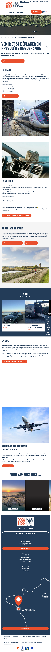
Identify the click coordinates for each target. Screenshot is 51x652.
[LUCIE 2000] (18, 648)
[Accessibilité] (31, 2)
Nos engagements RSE (29, 636)
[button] (45, 11)
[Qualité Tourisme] (22, 648)
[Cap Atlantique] (32, 648)
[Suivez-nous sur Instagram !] (25, 571)
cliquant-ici (29, 561)
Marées (48, 323)
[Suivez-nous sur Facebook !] (23, 571)
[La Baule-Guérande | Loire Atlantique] (12, 5)
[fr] (45, 11)
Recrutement (7, 636)
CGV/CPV (26, 642)
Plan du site (31, 642)
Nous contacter (25, 548)
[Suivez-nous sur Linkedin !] (28, 571)
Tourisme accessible (41, 636)
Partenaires (35, 1)
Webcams (48, 327)
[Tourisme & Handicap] (27, 648)
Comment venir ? (25, 628)
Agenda (48, 330)
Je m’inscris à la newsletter (25, 533)
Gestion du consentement (38, 642)
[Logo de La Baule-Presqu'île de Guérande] (25, 521)
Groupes (46, 1)
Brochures (48, 334)
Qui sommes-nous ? (17, 636)
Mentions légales (21, 642)
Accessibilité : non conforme (8, 644)
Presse (41, 1)
